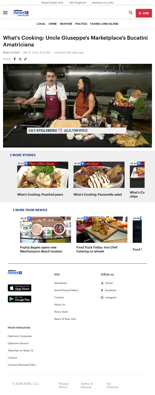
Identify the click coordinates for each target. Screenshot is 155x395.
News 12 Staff (11, 52)
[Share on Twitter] (20, 59)
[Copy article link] (25, 59)
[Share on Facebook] (14, 59)
